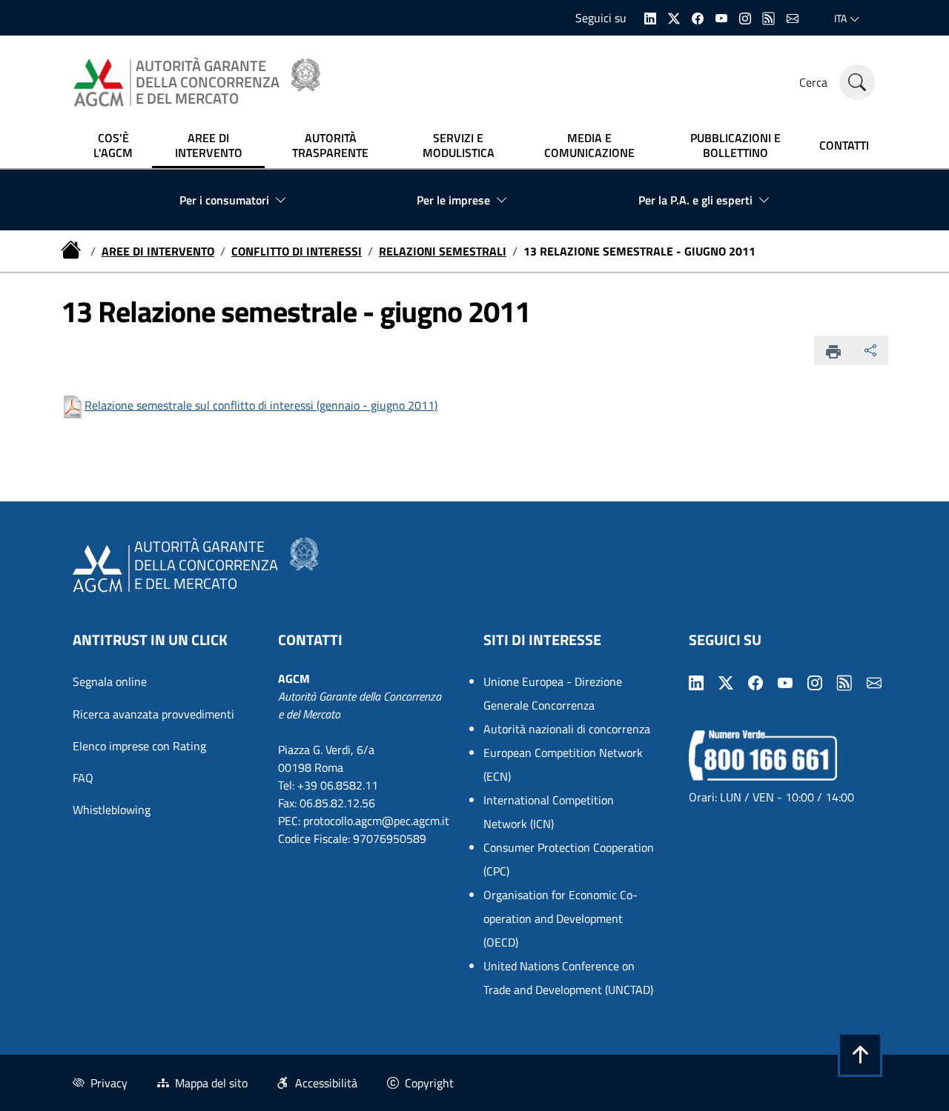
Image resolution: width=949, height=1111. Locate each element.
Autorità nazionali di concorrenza (566, 729)
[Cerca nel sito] (857, 82)
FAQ (83, 778)
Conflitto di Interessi (296, 251)
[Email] (792, 17)
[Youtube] (721, 17)
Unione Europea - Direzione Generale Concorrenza (552, 693)
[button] (860, 1054)
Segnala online (110, 681)
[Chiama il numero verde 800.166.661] (763, 754)
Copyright (429, 1083)
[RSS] (769, 17)
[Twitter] (674, 17)
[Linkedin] (650, 17)
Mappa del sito (211, 1083)
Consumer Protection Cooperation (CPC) (568, 859)
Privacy (109, 1083)
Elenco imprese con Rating (139, 746)
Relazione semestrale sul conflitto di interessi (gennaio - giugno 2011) (261, 405)
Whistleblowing (112, 809)
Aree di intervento (158, 251)
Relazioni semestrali (442, 251)
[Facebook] (698, 17)
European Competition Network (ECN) (563, 764)
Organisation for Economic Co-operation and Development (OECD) (560, 918)
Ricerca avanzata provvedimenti (153, 714)
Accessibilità (326, 1083)
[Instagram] (745, 17)
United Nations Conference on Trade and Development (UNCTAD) (568, 977)
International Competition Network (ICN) (548, 812)
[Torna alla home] (73, 251)
